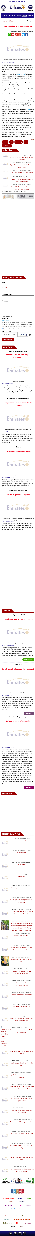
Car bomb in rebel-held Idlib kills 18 (22, 172)
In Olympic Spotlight (18, 615)
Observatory (21, 74)
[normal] (30, 21)
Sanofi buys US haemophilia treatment (18, 669)
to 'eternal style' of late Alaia (18, 721)
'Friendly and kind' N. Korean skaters (18, 619)
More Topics (28, 659)
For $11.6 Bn (18, 665)
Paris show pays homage (18, 717)
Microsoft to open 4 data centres (19, 451)
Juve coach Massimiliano (21, 936)
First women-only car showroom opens (22, 1133)
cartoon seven (21, 864)
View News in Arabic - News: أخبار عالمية (14, 191)
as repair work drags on (18, 490)
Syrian (26, 142)
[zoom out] (33, 21)
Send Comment (7, 339)
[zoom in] (28, 21)
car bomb (5, 142)
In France (18, 447)
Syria (28, 109)
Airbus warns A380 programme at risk (21, 1122)
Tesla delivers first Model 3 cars (21, 1006)
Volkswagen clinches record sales (21, 888)
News (3, 21)
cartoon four (21, 876)
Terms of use (5, 320)
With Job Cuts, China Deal (18, 351)
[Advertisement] (17, 219)
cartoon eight (22, 841)
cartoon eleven (21, 852)
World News (9, 21)
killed (11, 142)
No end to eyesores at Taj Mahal (18, 495)
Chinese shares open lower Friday (21, 994)
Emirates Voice (7, 145)
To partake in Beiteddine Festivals (17, 398)
